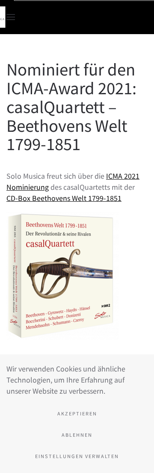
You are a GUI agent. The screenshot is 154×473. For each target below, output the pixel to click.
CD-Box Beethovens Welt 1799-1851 (63, 198)
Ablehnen (77, 434)
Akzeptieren (77, 413)
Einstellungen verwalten (77, 456)
